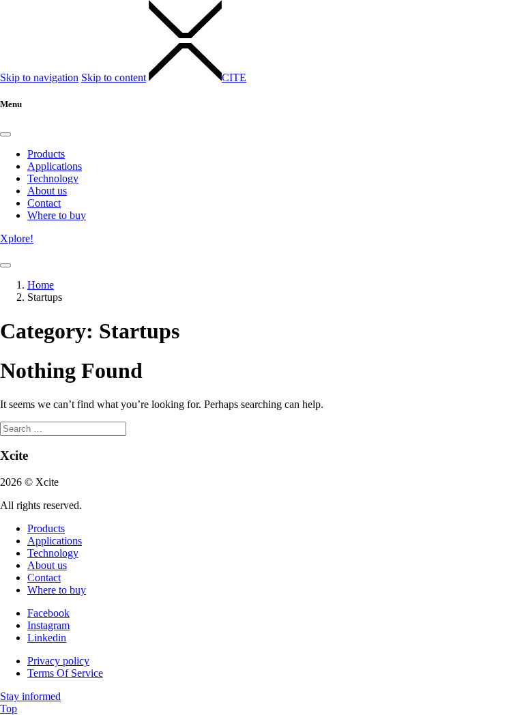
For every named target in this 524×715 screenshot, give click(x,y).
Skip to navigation (39, 77)
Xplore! (16, 238)
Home (40, 285)
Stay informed (30, 696)
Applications (54, 166)
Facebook (48, 613)
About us (47, 190)
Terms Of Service (65, 673)
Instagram (48, 625)
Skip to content (113, 77)
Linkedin (46, 637)
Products (46, 154)
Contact (44, 203)
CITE (234, 77)
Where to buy (56, 215)
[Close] (5, 134)
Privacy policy (58, 661)
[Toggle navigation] (5, 265)
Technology (52, 178)
